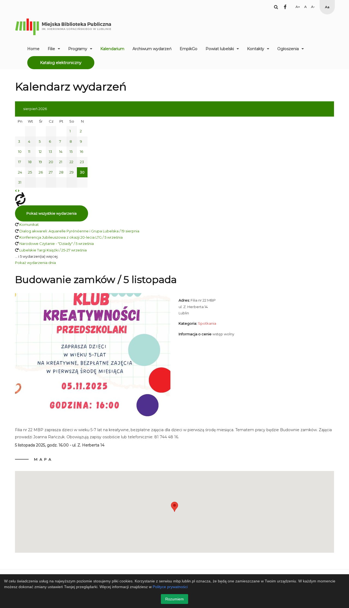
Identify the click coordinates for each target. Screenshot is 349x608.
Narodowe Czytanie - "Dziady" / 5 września (56, 243)
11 (29, 151)
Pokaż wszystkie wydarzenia (51, 213)
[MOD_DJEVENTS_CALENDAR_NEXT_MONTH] (19, 191)
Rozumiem (174, 599)
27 (51, 172)
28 (61, 172)
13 (50, 151)
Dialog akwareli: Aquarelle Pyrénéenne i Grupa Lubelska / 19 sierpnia (79, 231)
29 (72, 172)
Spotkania (207, 323)
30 (82, 172)
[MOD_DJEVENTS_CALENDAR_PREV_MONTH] (16, 191)
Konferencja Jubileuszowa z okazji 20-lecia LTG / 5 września (71, 237)
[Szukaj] (276, 7)
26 (41, 172)
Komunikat (29, 224)
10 (20, 151)
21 (60, 162)
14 (60, 151)
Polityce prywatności (170, 587)
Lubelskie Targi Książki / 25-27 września (53, 250)
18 (30, 162)
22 (71, 162)
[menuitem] (33, 48)
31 (19, 182)
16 (81, 151)
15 (71, 151)
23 (82, 162)
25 (30, 172)
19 (40, 162)
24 (20, 172)
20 (51, 162)
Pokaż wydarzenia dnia (35, 262)
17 (19, 162)
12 (40, 151)
